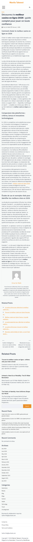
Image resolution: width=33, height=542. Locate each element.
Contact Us (4, 522)
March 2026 (5, 459)
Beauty (3, 491)
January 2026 (5, 465)
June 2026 (4, 451)
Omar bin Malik (6, 27)
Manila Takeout (16, 2)
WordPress (26, 540)
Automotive (4, 488)
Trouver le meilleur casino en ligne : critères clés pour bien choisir (16, 360)
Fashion (4, 499)
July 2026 (4, 448)
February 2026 (5, 462)
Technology (4, 504)
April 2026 (4, 456)
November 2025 (6, 470)
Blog (3, 12)
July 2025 (4, 481)
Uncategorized (5, 509)
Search (27, 406)
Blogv (3, 496)
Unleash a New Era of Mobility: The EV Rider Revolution (16, 376)
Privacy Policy (5, 525)
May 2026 (4, 454)
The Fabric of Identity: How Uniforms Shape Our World (16, 392)
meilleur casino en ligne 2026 (21, 183)
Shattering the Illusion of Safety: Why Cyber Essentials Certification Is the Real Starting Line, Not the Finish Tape (16, 424)
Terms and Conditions (7, 528)
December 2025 (6, 467)
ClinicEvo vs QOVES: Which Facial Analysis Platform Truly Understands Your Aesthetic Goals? (16, 428)
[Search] (29, 7)
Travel (3, 507)
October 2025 (5, 473)
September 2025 (6, 475)
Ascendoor (12, 540)
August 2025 (5, 478)
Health (3, 501)
